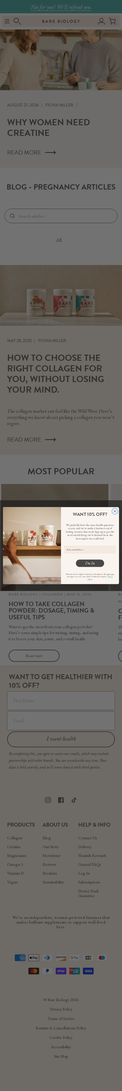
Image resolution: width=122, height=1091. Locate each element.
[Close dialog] (115, 511)
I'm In (90, 563)
